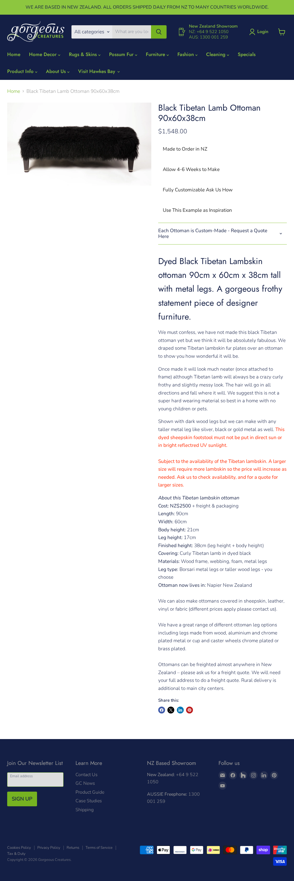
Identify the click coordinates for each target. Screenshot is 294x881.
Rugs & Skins (83, 54)
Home (13, 54)
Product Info (21, 71)
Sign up (22, 798)
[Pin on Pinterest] (189, 710)
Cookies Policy (19, 847)
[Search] (159, 32)
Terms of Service (99, 847)
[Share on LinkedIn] (180, 710)
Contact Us (87, 775)
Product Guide (90, 792)
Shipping (85, 810)
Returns (73, 847)
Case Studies (89, 801)
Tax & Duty (16, 853)
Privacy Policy (48, 847)
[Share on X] (170, 710)
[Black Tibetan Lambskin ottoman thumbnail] (22, 200)
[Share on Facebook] (161, 710)
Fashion (186, 54)
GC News (85, 783)
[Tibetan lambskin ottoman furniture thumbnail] (54, 200)
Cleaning (216, 54)
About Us (56, 71)
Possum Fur (122, 54)
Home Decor (43, 54)
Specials (247, 54)
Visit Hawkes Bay (97, 71)
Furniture (156, 54)
